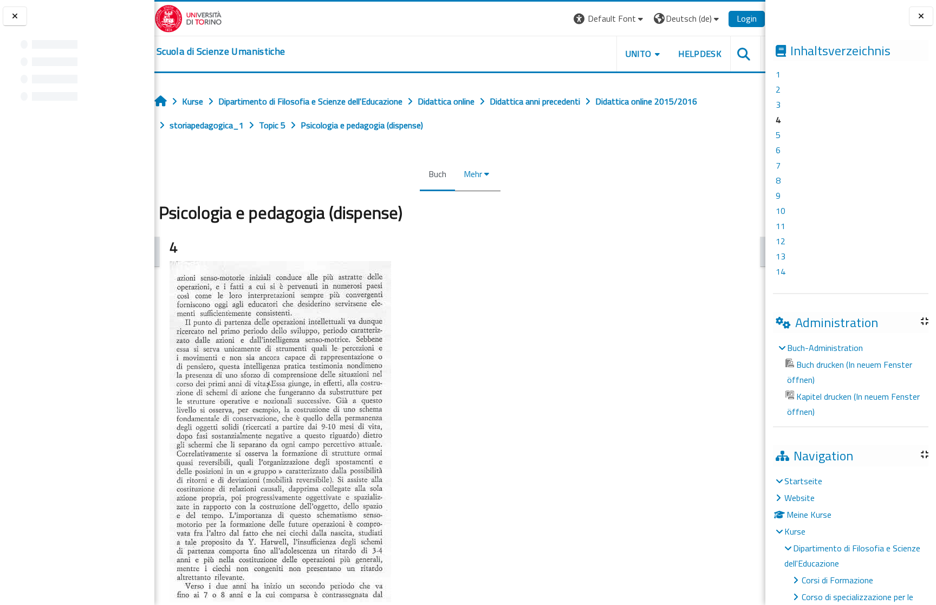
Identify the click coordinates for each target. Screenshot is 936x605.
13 (780, 256)
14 (780, 271)
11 (780, 225)
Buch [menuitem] (437, 173)
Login (747, 18)
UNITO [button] (639, 53)
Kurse (794, 531)
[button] (609, 18)
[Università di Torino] (188, 17)
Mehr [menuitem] (473, 173)
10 (780, 210)
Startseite (803, 480)
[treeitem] (850, 379)
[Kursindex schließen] (15, 16)
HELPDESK (700, 53)
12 (780, 241)
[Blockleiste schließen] (921, 16)
